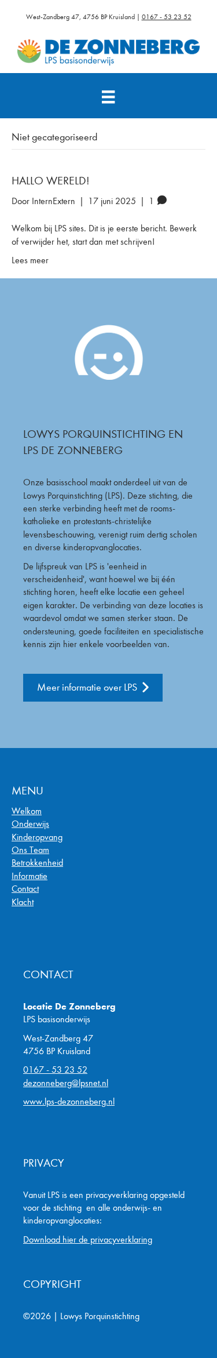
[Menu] (108, 97)
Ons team (30, 849)
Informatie (29, 875)
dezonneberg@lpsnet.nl (65, 1082)
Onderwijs (30, 823)
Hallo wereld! (51, 180)
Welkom (27, 810)
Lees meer (30, 260)
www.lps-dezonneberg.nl (69, 1101)
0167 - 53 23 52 (167, 17)
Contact (25, 888)
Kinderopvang (37, 837)
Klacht (23, 901)
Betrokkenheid (37, 862)
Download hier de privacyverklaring (87, 1239)
